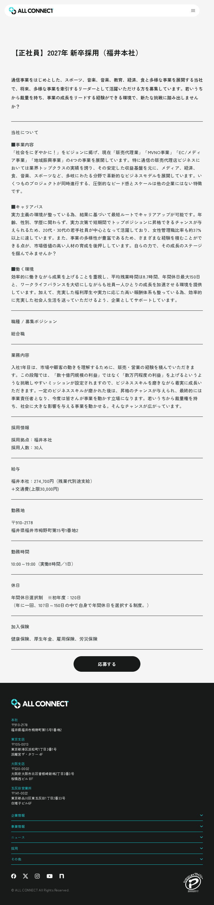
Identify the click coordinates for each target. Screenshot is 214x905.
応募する (107, 664)
